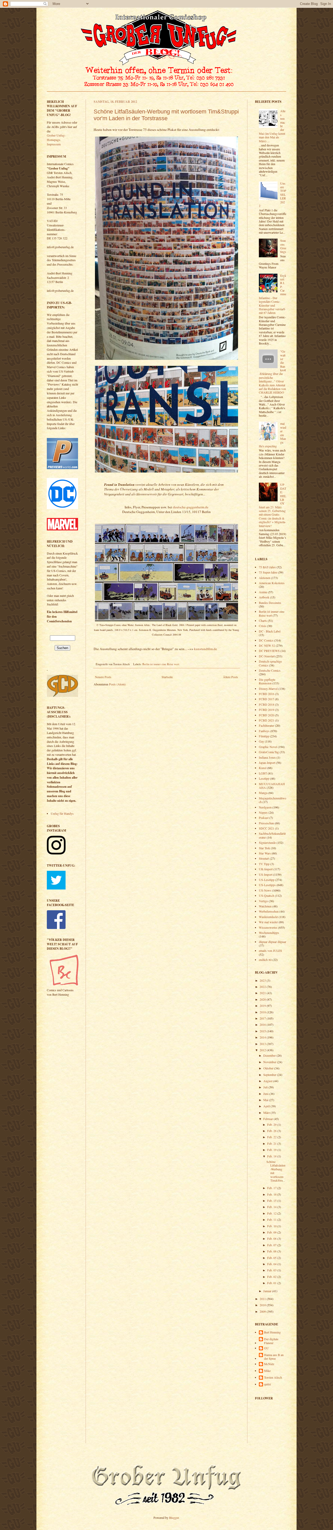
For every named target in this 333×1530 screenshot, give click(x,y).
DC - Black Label (269, 631)
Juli (265, 1087)
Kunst (262, 768)
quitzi (267, 1384)
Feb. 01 (272, 1283)
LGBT (263, 773)
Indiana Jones (267, 757)
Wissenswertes (268, 927)
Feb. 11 (272, 1219)
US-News (265, 890)
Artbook (264, 597)
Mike (267, 1371)
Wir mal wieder (268, 922)
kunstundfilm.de (205, 648)
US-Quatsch (266, 895)
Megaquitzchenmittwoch (272, 800)
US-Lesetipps (267, 885)
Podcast (263, 817)
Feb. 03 (272, 1270)
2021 (263, 993)
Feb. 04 (272, 1264)
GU (266, 1348)
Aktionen (264, 578)
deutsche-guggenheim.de (190, 507)
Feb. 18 (272, 1156)
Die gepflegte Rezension (267, 681)
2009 (263, 1311)
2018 (263, 1012)
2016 (263, 1024)
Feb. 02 (272, 1277)
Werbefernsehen (269, 911)
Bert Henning (272, 1332)
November (270, 1062)
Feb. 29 (272, 1124)
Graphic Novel (268, 747)
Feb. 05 (272, 1258)
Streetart (264, 858)
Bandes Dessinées (270, 603)
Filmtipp (264, 736)
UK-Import (266, 869)
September (270, 1075)
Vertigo (263, 901)
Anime (263, 592)
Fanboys (264, 731)
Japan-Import (267, 762)
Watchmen (265, 906)
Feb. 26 (272, 1131)
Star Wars (265, 853)
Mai (266, 1100)
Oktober (268, 1068)
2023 (263, 980)
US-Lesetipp (266, 880)
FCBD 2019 (266, 709)
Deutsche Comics (269, 670)
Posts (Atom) (117, 684)
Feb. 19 (272, 1150)
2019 (263, 1005)
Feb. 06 (272, 1251)
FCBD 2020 (266, 715)
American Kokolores (272, 583)
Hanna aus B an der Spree (274, 1356)
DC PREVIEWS (269, 651)
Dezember (270, 1055)
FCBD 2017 (266, 699)
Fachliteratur (266, 725)
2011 (263, 1299)
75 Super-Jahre (268, 572)
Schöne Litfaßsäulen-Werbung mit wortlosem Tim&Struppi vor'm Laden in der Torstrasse (166, 115)
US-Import (265, 874)
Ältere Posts (230, 677)
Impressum (54, 144)
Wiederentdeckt (268, 917)
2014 (263, 1037)
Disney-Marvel (268, 688)
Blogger (174, 1517)
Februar (268, 1119)
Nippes (263, 812)
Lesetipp (264, 778)
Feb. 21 (272, 1143)
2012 (263, 1050)
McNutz (269, 1364)
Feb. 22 (272, 1137)
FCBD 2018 (266, 704)
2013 (263, 1044)
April (267, 1106)
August (268, 1081)
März (267, 1112)
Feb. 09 (272, 1232)
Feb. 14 (272, 1207)
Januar (267, 1291)
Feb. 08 (272, 1238)
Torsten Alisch (273, 1377)
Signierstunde (267, 842)
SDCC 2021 (266, 828)
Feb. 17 (272, 1188)
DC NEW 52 (267, 645)
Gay (261, 741)
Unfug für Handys (62, 813)
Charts (263, 620)
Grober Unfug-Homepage (56, 137)
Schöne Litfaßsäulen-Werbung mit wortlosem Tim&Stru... (275, 1171)
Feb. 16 (272, 1194)
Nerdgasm (265, 807)
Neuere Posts (103, 677)
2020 (263, 999)
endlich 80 (265, 960)
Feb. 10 (272, 1226)
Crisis (262, 626)
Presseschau (266, 823)
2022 (263, 987)
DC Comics (266, 640)
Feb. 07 (272, 1245)
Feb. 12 (272, 1213)
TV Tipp (264, 864)
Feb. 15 (272, 1200)
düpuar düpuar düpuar (272, 942)
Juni (266, 1093)
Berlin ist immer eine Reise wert (160, 664)
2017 (263, 1018)
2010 (263, 1305)
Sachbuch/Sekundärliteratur (272, 835)
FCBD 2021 (266, 720)
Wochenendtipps (269, 933)
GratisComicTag (269, 752)
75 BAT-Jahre (267, 567)
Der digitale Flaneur (271, 1341)
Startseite (167, 677)
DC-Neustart (267, 656)
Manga (263, 793)
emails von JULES (270, 950)
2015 (263, 1031)
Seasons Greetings (283, 246)
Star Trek (264, 848)
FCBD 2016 (266, 694)
